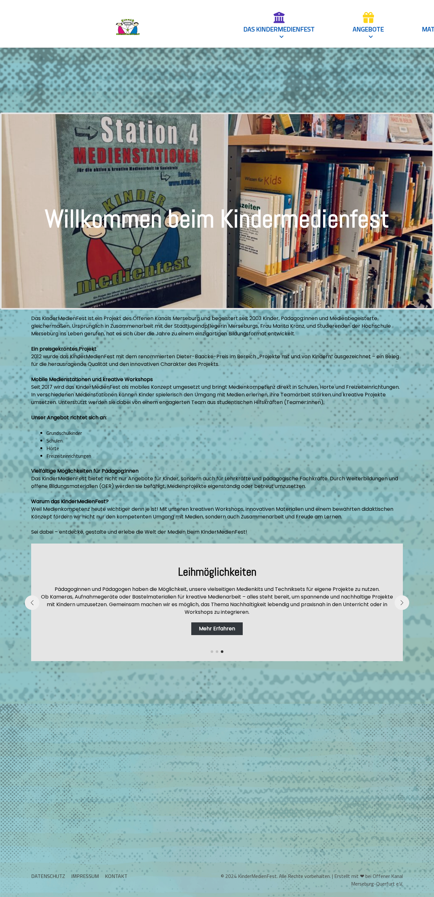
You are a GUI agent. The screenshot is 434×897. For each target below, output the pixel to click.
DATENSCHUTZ (48, 876)
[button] (212, 651)
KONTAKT (116, 876)
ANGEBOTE (368, 29)
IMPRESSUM (85, 876)
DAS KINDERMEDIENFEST (279, 29)
